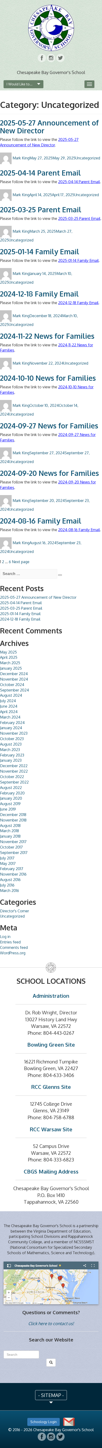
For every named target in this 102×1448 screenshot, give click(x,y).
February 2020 (12, 793)
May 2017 (8, 863)
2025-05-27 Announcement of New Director (49, 126)
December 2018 (13, 814)
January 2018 (10, 836)
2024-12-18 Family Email (39, 293)
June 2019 (8, 809)
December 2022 (14, 765)
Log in (5, 936)
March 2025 (10, 662)
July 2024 (8, 700)
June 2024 (8, 706)
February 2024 (12, 722)
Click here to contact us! (51, 1323)
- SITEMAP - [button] (51, 1395)
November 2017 (13, 841)
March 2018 (9, 830)
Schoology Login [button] (43, 1422)
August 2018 (10, 825)
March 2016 (9, 890)
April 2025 (8, 657)
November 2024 (14, 679)
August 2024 (11, 695)
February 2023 (12, 755)
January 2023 (11, 760)
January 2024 (11, 727)
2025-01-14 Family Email (39, 251)
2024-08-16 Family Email (40, 520)
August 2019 (10, 803)
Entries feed (10, 942)
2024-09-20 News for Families (49, 473)
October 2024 (12, 684)
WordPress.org (12, 953)
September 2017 (14, 852)
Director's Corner (14, 911)
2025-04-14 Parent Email (40, 172)
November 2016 (13, 874)
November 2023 (14, 733)
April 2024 (9, 711)
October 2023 (12, 738)
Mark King (21, 158)
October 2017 (11, 847)
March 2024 (10, 717)
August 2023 (11, 744)
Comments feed (14, 947)
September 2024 (14, 690)
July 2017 (7, 858)
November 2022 (14, 771)
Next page (20, 561)
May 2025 (8, 652)
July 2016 (7, 885)
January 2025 (11, 668)
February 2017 (11, 868)
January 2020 (11, 798)
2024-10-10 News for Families (48, 377)
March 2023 (10, 749)
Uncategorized (87, 158)
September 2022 (14, 782)
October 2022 (12, 776)
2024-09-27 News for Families (49, 425)
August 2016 (10, 879)
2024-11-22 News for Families (47, 335)
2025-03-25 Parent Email (40, 209)
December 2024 (14, 673)
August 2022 (11, 787)
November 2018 (13, 820)
